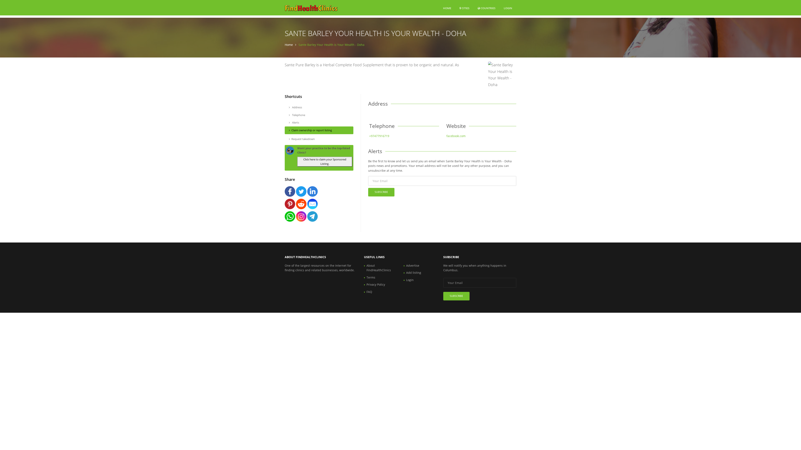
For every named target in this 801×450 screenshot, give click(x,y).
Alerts (295, 122)
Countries (487, 8)
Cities (465, 8)
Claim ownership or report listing (311, 130)
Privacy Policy (375, 284)
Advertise (412, 266)
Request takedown (303, 139)
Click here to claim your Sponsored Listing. (324, 162)
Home (447, 8)
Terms (370, 277)
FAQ (369, 292)
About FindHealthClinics (378, 268)
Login (508, 8)
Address (296, 107)
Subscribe (381, 192)
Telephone (298, 115)
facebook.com (456, 136)
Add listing (413, 273)
